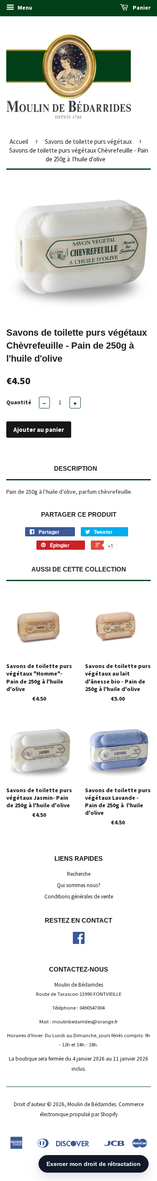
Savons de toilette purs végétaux (88, 141)
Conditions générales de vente (78, 896)
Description (75, 468)
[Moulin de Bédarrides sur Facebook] (78, 940)
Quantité (18, 402)
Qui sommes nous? (78, 885)
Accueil (19, 141)
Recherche (78, 873)
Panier (141, 7)
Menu (24, 7)
